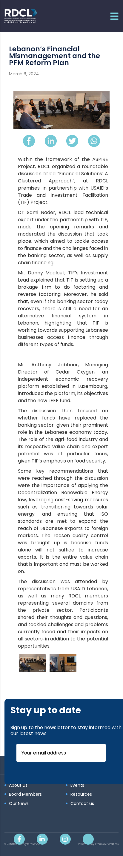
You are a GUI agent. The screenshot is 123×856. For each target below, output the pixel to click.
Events (77, 785)
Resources (81, 794)
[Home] (20, 15)
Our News (19, 803)
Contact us (82, 803)
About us (18, 785)
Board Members (25, 794)
